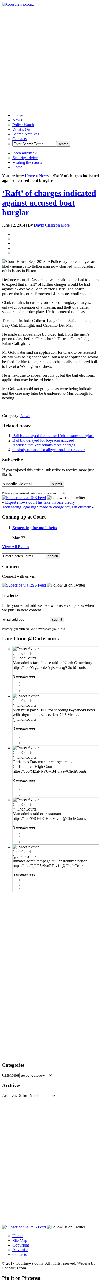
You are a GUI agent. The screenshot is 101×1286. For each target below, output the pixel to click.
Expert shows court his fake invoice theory (40, 502)
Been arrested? (24, 153)
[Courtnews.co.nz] (18, 4)
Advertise (20, 1250)
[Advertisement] (50, 57)
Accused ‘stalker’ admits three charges (43, 445)
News (17, 120)
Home (17, 115)
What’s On (21, 129)
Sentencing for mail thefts (34, 528)
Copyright (20, 1245)
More (65, 225)
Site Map (19, 1240)
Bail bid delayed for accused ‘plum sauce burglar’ (53, 435)
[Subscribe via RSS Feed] (24, 497)
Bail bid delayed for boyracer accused (43, 440)
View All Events (15, 547)
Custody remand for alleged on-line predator (48, 449)
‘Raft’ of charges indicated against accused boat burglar (49, 202)
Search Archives (25, 134)
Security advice (25, 157)
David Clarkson (47, 225)
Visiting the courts (27, 162)
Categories (10, 1075)
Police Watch (23, 125)
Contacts (19, 139)
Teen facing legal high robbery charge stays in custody (46, 507)
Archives (9, 1095)
